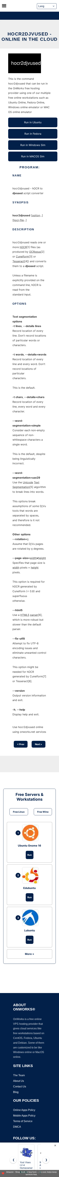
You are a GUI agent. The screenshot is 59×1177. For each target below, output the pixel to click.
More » (29, 954)
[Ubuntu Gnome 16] (31, 833)
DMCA (17, 1126)
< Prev (20, 744)
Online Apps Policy (24, 1110)
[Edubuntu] (31, 875)
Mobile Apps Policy (24, 1115)
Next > (38, 744)
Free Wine (43, 811)
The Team (19, 1075)
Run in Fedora (32, 133)
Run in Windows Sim (32, 145)
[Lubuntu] (31, 918)
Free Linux (19, 811)
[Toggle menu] (4, 5)
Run (29, 854)
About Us (18, 1081)
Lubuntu (29, 930)
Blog (16, 1092)
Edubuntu (29, 888)
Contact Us (19, 1086)
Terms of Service (22, 1121)
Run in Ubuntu (32, 122)
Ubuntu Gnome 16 (29, 845)
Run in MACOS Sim (32, 156)
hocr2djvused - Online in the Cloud (29, 36)
